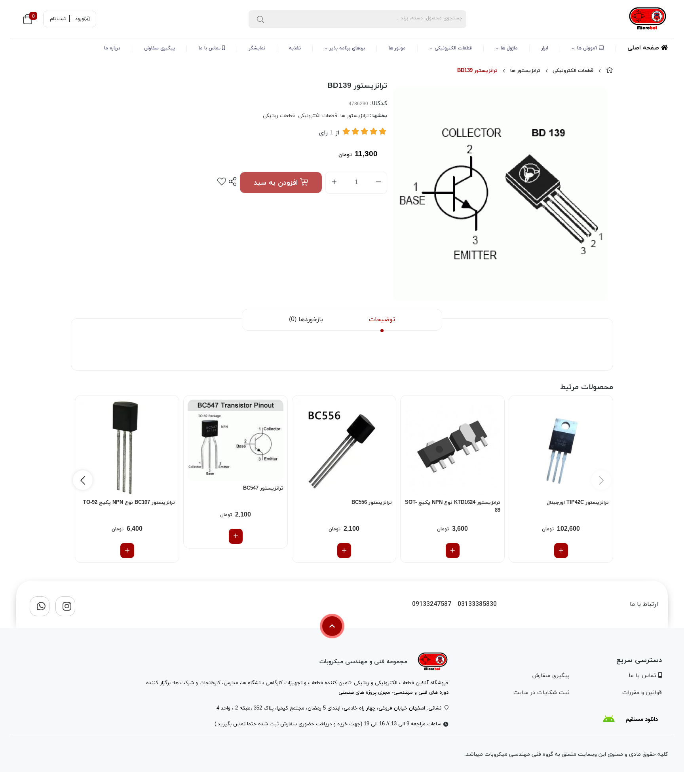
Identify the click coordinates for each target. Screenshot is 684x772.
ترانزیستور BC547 (263, 488)
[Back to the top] (332, 626)
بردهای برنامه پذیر (347, 48)
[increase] (333, 183)
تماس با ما (210, 48)
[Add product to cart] (561, 550)
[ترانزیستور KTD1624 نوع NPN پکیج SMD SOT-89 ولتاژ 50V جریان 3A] (452, 447)
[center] (260, 19)
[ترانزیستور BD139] (432, 662)
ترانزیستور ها (525, 70)
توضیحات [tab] (382, 319)
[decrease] (378, 183)
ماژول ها (509, 48)
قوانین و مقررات (642, 693)
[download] (630, 719)
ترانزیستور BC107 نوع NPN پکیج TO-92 (129, 502)
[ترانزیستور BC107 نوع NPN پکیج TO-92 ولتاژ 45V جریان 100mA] (127, 447)
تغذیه (295, 48)
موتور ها (397, 48)
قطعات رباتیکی (279, 115)
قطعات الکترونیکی (453, 48)
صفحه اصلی (644, 48)
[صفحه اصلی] (609, 71)
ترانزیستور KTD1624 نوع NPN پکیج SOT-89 (452, 506)
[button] (83, 480)
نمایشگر (257, 48)
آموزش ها (588, 48)
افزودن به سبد (277, 183)
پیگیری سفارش (159, 48)
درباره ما (112, 48)
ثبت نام (58, 19)
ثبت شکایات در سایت (541, 693)
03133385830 (477, 604)
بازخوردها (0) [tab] (306, 319)
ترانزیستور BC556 (372, 502)
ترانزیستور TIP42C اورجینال (578, 502)
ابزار (545, 48)
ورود (79, 19)
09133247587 (431, 604)
